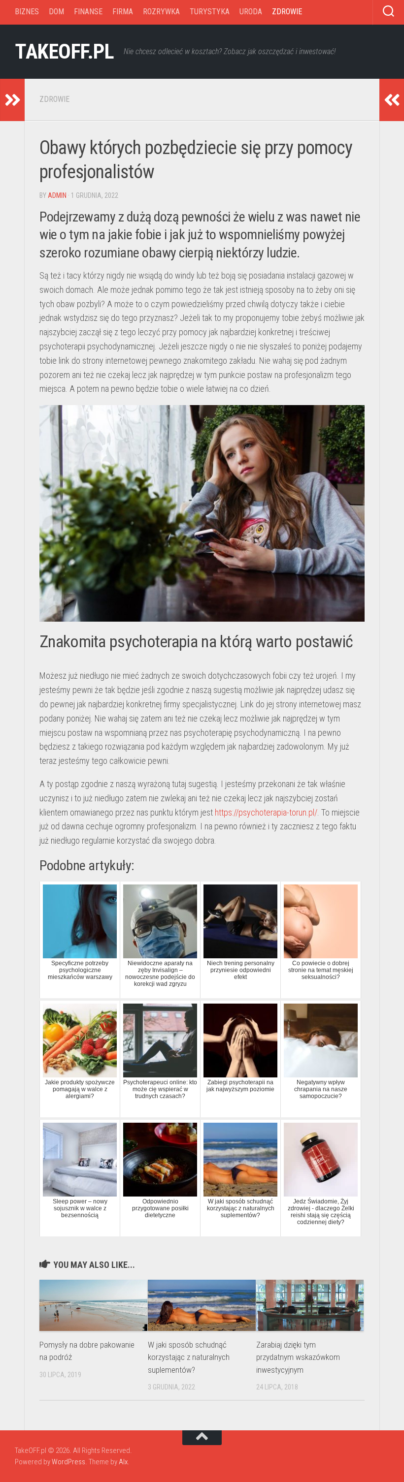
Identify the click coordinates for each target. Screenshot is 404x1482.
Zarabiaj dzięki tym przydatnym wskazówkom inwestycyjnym (298, 1357)
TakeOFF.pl (64, 51)
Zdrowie (287, 11)
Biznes (27, 11)
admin (57, 195)
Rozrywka (161, 11)
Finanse (88, 11)
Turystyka (210, 11)
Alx (123, 1461)
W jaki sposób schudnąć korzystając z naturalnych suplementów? (189, 1357)
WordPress (68, 1461)
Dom (56, 11)
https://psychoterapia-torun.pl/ (266, 812)
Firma (122, 11)
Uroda (250, 11)
